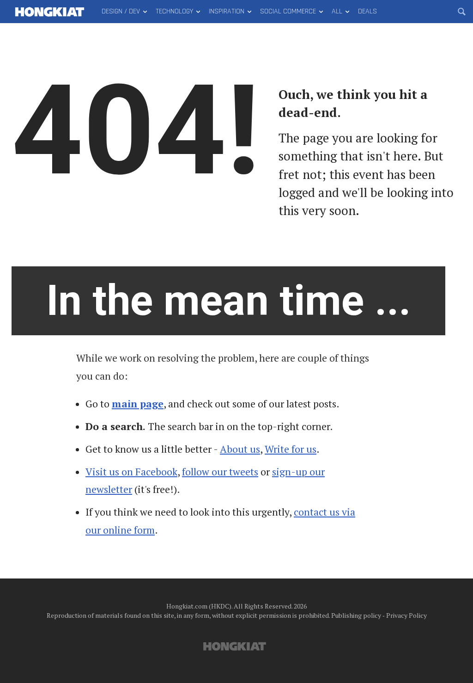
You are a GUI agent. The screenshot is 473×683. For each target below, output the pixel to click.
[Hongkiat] (50, 11)
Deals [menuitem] (367, 11)
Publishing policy (356, 615)
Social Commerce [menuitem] (288, 11)
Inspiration (226, 11)
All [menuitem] (337, 11)
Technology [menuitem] (174, 11)
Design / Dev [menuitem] (121, 11)
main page (138, 403)
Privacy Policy (406, 615)
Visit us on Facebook (131, 471)
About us (240, 449)
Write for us (290, 449)
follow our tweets (220, 471)
